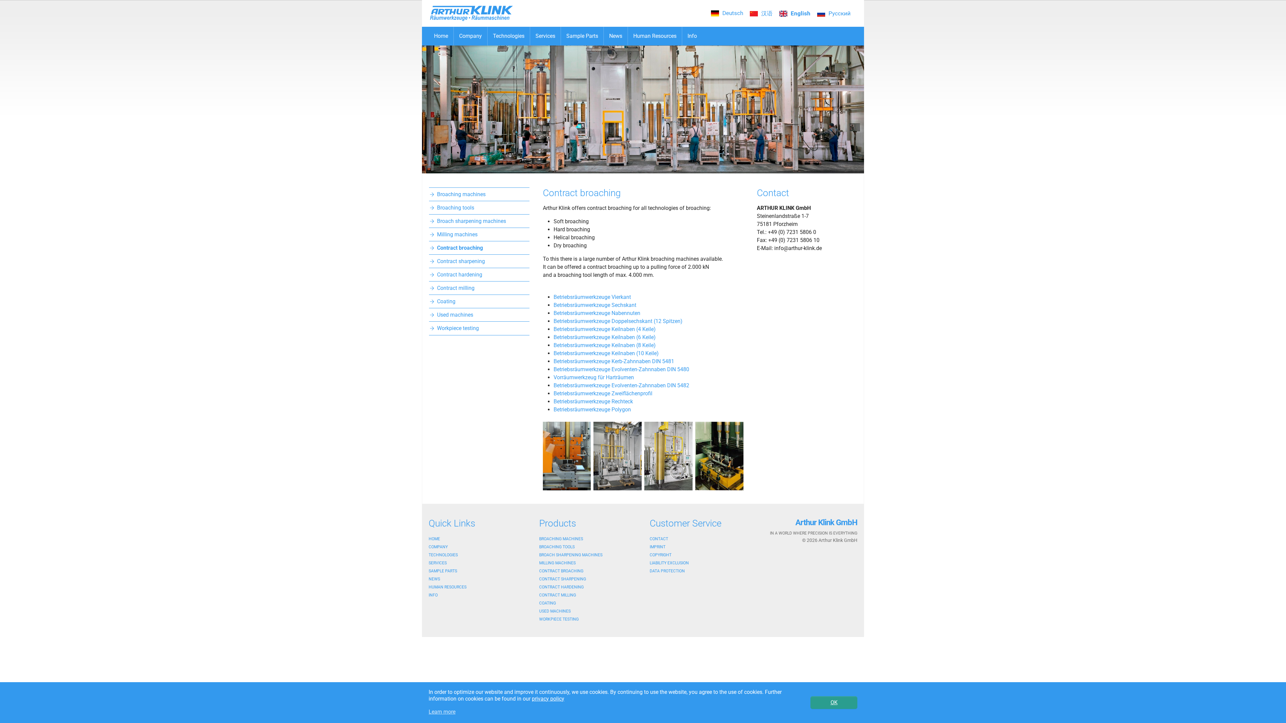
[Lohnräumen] (567, 456)
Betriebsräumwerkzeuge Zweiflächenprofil (603, 393)
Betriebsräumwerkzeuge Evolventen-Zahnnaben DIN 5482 (621, 385)
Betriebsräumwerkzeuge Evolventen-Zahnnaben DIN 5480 (621, 369)
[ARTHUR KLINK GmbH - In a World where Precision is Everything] (643, 109)
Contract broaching (561, 571)
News (434, 579)
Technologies (443, 555)
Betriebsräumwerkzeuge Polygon (592, 409)
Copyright (660, 555)
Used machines (555, 611)
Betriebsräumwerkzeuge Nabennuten (597, 313)
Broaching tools (557, 547)
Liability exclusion (669, 563)
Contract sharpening (562, 579)
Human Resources (448, 587)
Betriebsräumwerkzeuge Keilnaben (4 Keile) (605, 329)
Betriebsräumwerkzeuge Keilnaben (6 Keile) (605, 337)
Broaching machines (561, 539)
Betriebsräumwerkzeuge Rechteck (593, 401)
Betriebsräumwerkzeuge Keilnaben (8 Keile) (605, 345)
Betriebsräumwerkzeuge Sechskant (595, 305)
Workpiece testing (559, 619)
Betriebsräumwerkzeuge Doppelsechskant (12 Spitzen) (618, 321)
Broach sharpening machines (570, 555)
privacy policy (548, 699)
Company (438, 547)
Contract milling (557, 595)
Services (438, 563)
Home (434, 539)
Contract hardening (561, 587)
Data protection (667, 571)
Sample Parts (443, 571)
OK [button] (834, 702)
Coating (547, 603)
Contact (659, 539)
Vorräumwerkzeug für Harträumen (594, 377)
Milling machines (557, 563)
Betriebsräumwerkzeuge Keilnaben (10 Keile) (606, 353)
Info (433, 595)
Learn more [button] (442, 712)
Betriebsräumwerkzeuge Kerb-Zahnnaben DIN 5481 (614, 361)
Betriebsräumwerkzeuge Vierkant (592, 297)
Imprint (657, 547)
